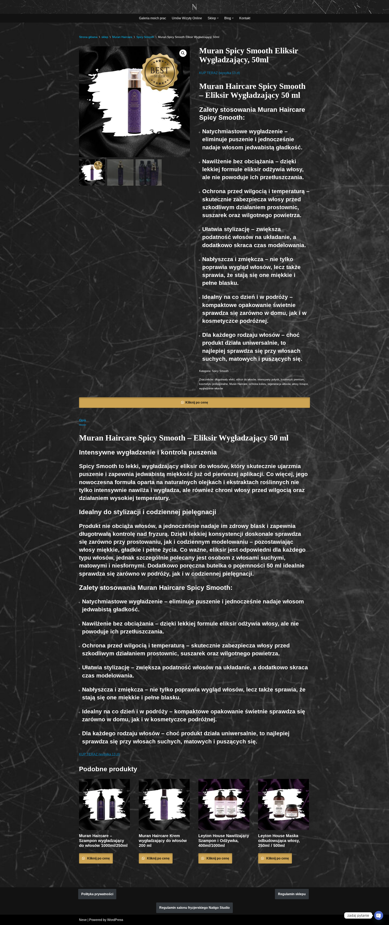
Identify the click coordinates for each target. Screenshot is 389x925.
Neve (83, 920)
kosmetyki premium (292, 379)
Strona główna (88, 37)
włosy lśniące (300, 384)
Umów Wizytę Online (187, 18)
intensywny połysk (268, 379)
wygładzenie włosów (211, 388)
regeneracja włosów (279, 384)
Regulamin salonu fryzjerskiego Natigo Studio (194, 907)
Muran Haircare (122, 37)
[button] (218, 18)
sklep (105, 37)
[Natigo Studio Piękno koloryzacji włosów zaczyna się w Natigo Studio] (194, 7)
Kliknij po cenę (196, 402)
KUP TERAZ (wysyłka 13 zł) (219, 73)
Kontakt (244, 18)
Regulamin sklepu (292, 894)
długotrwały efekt (225, 379)
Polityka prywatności (97, 894)
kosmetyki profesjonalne (213, 384)
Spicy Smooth (145, 37)
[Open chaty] (378, 915)
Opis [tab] (82, 420)
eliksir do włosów (246, 379)
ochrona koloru (257, 384)
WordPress (115, 920)
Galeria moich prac (152, 18)
